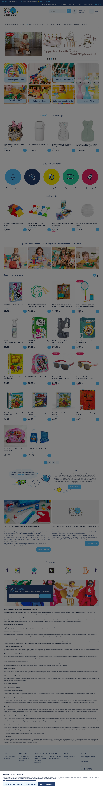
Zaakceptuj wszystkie (46, 784)
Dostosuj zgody (31, 784)
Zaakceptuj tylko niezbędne (13, 784)
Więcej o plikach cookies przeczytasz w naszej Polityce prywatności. (19, 780)
